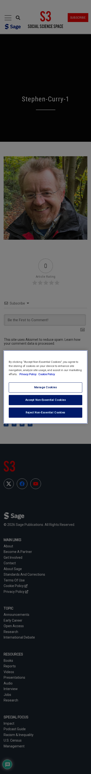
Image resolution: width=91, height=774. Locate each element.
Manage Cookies (45, 387)
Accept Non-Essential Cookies (45, 400)
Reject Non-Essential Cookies (45, 412)
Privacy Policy (28, 374)
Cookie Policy (46, 374)
